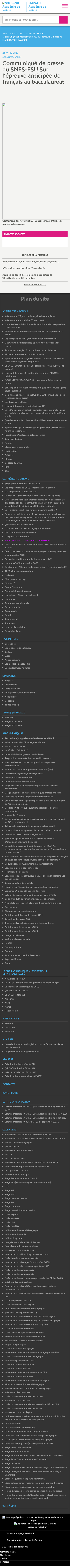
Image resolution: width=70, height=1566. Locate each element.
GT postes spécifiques (15, 1344)
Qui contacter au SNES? (16, 990)
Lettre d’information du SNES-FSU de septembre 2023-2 (32, 1121)
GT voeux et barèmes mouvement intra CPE (26, 1372)
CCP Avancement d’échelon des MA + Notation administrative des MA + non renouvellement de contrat (35, 1418)
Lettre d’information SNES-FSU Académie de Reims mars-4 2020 (36, 1114)
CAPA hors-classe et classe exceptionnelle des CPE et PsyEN (34, 1278)
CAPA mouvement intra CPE (18, 1300)
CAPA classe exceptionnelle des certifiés (24, 1396)
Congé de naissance (14, 935)
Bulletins (9, 1023)
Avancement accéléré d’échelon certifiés (24, 1340)
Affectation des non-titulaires (19, 1150)
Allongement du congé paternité (20, 911)
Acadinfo (9, 1031)
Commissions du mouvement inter (21, 1246)
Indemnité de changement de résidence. (24, 754)
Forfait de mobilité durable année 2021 (24, 915)
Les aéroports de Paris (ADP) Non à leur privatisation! (31, 338)
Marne (8, 1007)
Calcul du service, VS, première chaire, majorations (29, 864)
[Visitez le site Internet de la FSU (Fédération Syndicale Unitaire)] (35, 1523)
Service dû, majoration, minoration (22, 868)
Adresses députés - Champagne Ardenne (25, 742)
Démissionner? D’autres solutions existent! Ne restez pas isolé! (36, 567)
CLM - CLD (10, 583)
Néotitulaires (11, 697)
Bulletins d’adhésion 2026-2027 (20, 1064)
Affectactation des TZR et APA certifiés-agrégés (28, 1388)
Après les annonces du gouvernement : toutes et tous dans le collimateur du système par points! (34, 360)
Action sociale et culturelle (17, 939)
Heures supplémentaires (16, 871)
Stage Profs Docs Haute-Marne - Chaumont (26, 1459)
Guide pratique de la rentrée (18, 777)
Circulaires (10, 1027)
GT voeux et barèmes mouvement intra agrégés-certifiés (32, 1352)
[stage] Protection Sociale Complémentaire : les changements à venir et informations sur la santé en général (35, 1497)
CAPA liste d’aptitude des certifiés (21, 1258)
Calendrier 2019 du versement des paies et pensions (30, 899)
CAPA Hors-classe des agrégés (19, 1348)
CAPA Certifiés (12, 1226)
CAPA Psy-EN (11, 1214)
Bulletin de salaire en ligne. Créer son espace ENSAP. (30, 895)
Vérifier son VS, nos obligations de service (25, 891)
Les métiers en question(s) (17, 664)
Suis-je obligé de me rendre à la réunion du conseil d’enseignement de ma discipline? (29, 840)
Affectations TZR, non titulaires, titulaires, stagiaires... (30, 261)
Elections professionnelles (17, 447)
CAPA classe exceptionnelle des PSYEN (23, 1408)
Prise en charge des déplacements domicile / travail (30, 826)
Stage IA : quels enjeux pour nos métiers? (25, 1478)
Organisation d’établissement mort (22, 1051)
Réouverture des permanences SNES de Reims (27, 1166)
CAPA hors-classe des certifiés (19, 1274)
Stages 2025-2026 (13, 725)
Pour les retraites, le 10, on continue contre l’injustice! (31, 350)
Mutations (10, 599)
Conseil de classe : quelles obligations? (24, 834)
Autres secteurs (12, 660)
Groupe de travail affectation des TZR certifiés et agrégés (32, 1320)
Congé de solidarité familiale (19, 883)
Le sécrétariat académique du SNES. (22, 986)
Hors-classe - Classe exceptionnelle (22, 595)
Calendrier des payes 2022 (17, 919)
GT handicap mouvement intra (20, 1360)
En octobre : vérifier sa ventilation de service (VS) (28, 559)
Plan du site (5, 1555)
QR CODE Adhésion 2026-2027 (20, 1068)
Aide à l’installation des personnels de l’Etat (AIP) (29, 769)
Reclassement (11, 907)
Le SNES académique (15, 995)
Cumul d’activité (13, 631)
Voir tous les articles (35, 285)
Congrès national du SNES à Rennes (22, 1242)
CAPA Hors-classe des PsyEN (19, 1376)
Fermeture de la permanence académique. (25, 1336)
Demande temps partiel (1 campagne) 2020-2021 (29, 1443)
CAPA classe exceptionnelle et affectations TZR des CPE (32, 1404)
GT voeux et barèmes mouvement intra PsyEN (27, 1380)
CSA (7, 471)
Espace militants (13, 959)
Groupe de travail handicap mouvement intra (27, 1254)
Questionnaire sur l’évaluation (19, 524)
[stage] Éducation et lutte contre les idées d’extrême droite (33, 1491)
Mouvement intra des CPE (17, 1400)
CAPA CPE (10, 1222)
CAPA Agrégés (12, 1218)
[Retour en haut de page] (63, 1559)
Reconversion (11, 611)
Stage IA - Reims (13, 1463)
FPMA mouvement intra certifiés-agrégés (25, 1308)
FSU (7, 467)
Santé (7, 963)
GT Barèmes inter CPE (15, 1234)
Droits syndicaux (13, 947)
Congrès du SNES (13, 463)
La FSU (8, 943)
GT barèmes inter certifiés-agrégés (22, 1230)
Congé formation (13, 587)
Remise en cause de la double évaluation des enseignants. (33, 495)
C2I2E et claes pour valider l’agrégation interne (27, 528)
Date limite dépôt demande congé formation (26, 1431)
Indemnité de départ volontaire (20, 781)
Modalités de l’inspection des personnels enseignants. (31, 887)
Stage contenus (12, 1206)
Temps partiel (11, 619)
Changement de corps (15, 579)
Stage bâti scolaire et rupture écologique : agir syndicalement (34, 1483)
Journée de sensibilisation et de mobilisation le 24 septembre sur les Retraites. (27, 276)
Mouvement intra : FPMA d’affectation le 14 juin (28, 1134)
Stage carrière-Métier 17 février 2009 (22, 483)
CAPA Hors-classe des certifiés (19, 1364)
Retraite (9, 615)
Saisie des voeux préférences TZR (21, 1312)
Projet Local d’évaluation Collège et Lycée (25, 435)
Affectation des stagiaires (17, 1392)
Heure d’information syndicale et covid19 (25, 406)
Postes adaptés (12, 607)
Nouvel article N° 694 (15, 978)
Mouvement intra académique (19, 1250)
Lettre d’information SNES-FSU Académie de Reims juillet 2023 (35, 1118)
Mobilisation (11, 451)
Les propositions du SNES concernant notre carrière (30, 487)
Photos (8, 459)
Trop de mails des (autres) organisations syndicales (29, 923)
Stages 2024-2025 (13, 721)
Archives (9, 717)
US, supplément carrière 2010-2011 (22, 491)
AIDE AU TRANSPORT (15, 746)
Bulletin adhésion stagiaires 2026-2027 (23, 1076)
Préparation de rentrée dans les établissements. (28, 758)
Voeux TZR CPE (12, 1146)
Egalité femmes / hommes (17, 668)
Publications (11, 684)
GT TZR (8, 1154)
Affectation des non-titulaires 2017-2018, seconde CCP (31, 1162)
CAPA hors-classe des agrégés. (20, 1270)
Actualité (9, 455)
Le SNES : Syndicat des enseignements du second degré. (32, 982)
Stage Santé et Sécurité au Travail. (21, 1178)
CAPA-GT (9, 575)
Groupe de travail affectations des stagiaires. (27, 1324)
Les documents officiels (16, 402)
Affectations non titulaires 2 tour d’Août (23, 268)
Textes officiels (12, 704)
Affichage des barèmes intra (18, 1282)
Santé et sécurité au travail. (18, 648)
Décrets (8, 951)
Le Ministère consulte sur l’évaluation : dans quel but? (31, 510)
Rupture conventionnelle (17, 603)
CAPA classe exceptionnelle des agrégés (24, 1356)
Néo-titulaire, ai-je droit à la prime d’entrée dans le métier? (34, 903)
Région (8, 443)
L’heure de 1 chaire (15, 815)
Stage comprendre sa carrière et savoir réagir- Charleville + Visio (36, 1467)
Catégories (10, 644)
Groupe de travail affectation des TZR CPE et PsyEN (30, 1316)
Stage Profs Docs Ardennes (18, 1447)
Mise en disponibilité (15, 627)
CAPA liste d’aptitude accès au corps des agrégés (28, 1439)
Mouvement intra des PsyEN (18, 1412)
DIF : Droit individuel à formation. (21, 532)
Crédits (3, 1558)
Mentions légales (8, 1552)
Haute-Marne (11, 1010)
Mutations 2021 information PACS (21, 563)
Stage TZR (10, 1190)
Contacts (4, 1562)
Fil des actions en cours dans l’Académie (24, 354)
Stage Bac (9, 1202)
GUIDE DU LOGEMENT (16, 750)
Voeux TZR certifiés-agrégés (18, 1142)
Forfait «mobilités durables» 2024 (21, 927)
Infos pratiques (12, 688)
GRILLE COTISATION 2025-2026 (20, 1072)
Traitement (10, 623)
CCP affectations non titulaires (20, 1427)
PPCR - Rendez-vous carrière (19, 571)
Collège (8, 652)
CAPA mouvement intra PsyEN (19, 1304)
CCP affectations (13, 1423)
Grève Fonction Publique (17, 1174)
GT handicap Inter (14, 1238)
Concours (9, 701)
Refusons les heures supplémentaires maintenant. (29, 796)
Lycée (7, 656)
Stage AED (10, 1194)
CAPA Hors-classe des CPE (18, 1368)
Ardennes (9, 999)
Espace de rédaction (37, 1527)
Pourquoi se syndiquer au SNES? (21, 692)
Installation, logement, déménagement (23, 773)
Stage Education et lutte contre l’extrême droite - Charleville (34, 1455)
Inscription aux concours (17, 1170)
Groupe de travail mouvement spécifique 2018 (27, 1266)
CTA (7, 1186)
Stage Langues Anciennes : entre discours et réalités (30, 1487)
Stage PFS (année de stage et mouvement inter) (28, 1182)
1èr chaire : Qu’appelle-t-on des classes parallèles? (29, 738)
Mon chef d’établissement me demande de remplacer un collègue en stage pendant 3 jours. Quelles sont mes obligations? (36, 858)
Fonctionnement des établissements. (23, 955)
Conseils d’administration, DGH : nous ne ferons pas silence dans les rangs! (34, 1046)
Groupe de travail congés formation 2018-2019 (27, 1262)
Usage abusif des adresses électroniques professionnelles (33, 792)
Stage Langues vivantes (16, 1198)
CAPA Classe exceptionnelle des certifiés (24, 1332)
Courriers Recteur (13, 439)
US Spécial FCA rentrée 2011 (19, 536)
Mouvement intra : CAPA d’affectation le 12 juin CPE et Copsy (35, 1138)
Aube (7, 1002)
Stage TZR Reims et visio (17, 1451)
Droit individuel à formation (18, 591)
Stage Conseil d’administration (20, 1210)
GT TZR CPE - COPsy (15, 1158)
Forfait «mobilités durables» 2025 (21, 931)
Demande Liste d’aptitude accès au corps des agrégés (31, 1435)
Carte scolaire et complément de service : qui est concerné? (33, 830)
